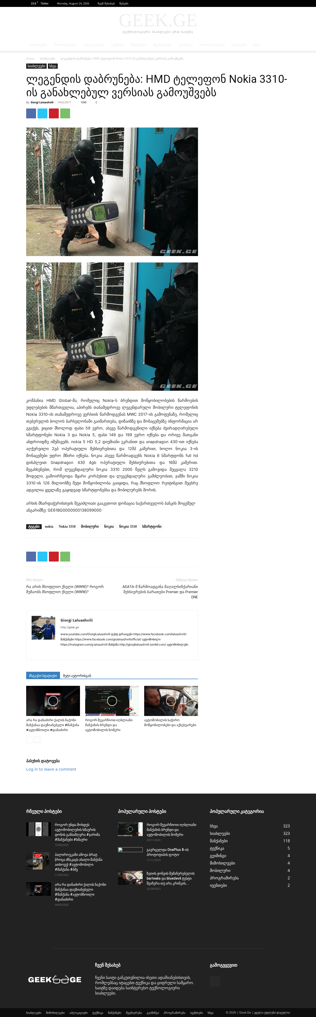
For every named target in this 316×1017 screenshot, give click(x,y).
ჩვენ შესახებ (106, 3)
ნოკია (109, 526)
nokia (49, 526)
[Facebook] (286, 3)
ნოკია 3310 (128, 526)
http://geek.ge (69, 627)
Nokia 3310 (67, 526)
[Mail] (91, 653)
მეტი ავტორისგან (77, 676)
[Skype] (100, 653)
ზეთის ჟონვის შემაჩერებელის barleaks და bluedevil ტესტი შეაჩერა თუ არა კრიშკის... (171, 878)
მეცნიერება (162, 45)
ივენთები (239, 45)
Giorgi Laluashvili (42, 102)
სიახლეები (38, 45)
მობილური (90, 526)
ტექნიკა (117, 45)
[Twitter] (42, 113)
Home (30, 58)
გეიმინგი (185, 45)
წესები (123, 3)
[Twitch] (136, 653)
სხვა (256, 45)
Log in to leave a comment (51, 769)
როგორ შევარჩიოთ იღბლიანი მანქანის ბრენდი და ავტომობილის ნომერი (109, 725)
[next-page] (37, 740)
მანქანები (138, 45)
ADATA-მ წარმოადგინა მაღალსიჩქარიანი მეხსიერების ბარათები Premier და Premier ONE (160, 591)
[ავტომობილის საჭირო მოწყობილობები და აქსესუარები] (171, 701)
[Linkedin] (82, 653)
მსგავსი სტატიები (43, 676)
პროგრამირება (212, 45)
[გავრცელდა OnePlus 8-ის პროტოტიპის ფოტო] (130, 856)
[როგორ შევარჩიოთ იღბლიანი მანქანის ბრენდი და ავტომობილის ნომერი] (112, 701)
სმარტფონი (151, 526)
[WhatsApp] (65, 113)
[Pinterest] (54, 113)
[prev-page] (29, 740)
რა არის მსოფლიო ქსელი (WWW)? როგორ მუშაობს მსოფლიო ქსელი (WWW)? (65, 589)
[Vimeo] (153, 653)
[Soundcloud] (109, 653)
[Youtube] (162, 653)
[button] (278, 3)
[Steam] (118, 653)
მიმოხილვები (65, 45)
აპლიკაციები (93, 45)
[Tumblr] (127, 653)
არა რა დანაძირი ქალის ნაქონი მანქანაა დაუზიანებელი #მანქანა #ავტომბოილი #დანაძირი (52, 725)
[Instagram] (73, 653)
